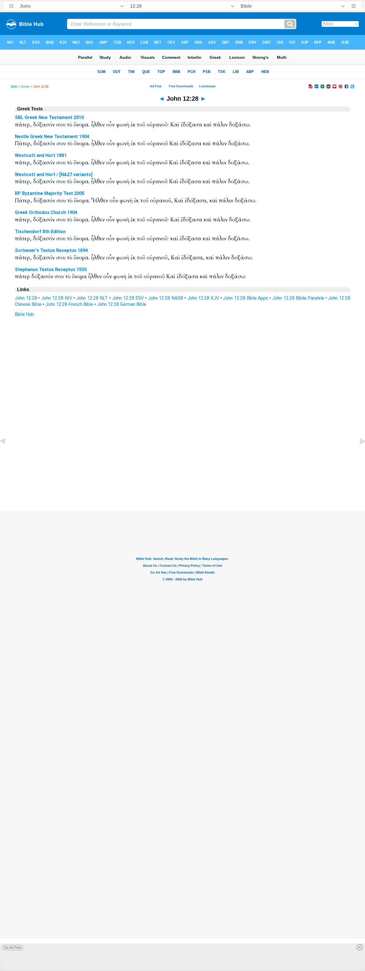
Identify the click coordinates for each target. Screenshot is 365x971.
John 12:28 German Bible (121, 304)
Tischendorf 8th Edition (40, 231)
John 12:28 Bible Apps (245, 298)
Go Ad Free (12, 948)
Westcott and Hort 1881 (41, 155)
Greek (25, 86)
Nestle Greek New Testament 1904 (52, 136)
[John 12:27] (7, 454)
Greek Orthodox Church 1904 (46, 212)
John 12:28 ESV (128, 298)
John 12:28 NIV (56, 298)
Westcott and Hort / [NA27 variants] (53, 174)
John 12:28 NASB (165, 298)
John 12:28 (26, 298)
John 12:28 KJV (203, 298)
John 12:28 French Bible (69, 304)
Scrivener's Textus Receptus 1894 (51, 250)
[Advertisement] (182, 475)
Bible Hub (24, 314)
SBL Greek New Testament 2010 (49, 117)
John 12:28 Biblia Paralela (298, 298)
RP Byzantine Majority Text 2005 (49, 193)
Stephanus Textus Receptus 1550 (51, 269)
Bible (14, 86)
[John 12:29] (358, 454)
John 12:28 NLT (92, 298)
